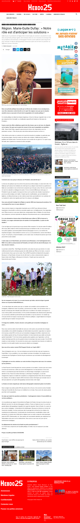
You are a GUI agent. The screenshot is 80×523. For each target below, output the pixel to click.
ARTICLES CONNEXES (8, 447)
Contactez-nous (7, 504)
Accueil (3, 22)
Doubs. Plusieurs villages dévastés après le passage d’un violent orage (44, 464)
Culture (34, 14)
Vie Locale (27, 14)
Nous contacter (27, 1)
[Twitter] (75, 1)
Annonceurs (5, 491)
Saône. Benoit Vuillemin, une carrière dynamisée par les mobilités (42, 440)
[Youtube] (77, 1)
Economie (20, 24)
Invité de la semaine (13, 24)
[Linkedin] (72, 1)
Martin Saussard (7, 46)
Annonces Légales (59, 14)
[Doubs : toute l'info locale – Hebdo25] (40, 7)
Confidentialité (6, 500)
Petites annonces (42, 1)
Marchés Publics (12, 18)
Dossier (19, 14)
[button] (76, 14)
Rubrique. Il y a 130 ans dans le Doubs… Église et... (66, 143)
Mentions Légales (7, 495)
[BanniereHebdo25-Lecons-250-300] (66, 51)
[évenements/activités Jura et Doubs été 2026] (66, 95)
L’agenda (48, 14)
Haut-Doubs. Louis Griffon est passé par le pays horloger (13, 440)
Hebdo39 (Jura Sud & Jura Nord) (53, 1)
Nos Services (10, 14)
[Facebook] (68, 1)
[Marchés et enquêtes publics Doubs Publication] (66, 115)
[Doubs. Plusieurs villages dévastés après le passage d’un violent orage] (44, 455)
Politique (24, 24)
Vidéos (42, 14)
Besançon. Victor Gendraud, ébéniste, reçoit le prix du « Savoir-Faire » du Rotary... (71, 161)
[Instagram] (70, 1)
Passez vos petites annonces (12, 509)
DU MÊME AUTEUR (19, 447)
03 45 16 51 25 (34, 1)
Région (34, 24)
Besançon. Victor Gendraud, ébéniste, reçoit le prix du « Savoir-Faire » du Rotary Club (9, 464)
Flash (8, 24)
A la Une (8, 22)
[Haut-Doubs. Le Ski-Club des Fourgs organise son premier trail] (26, 455)
